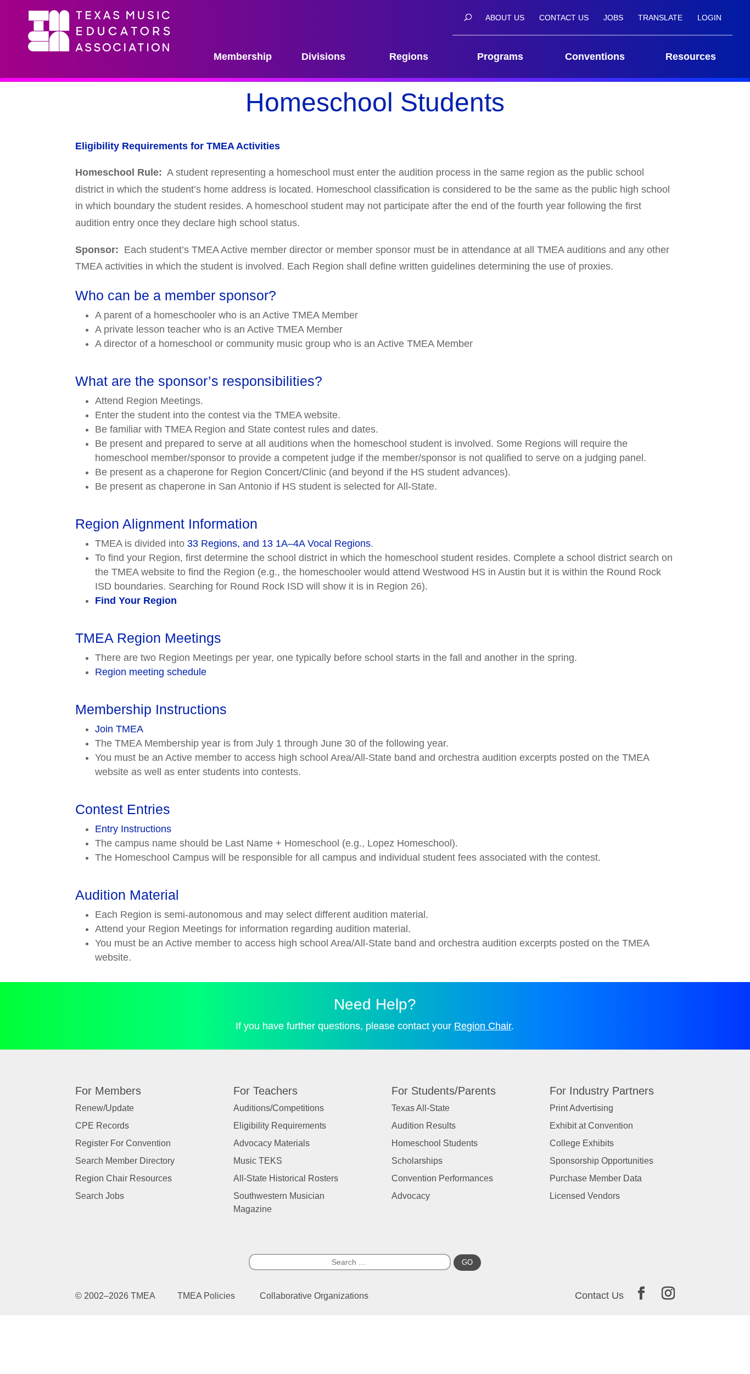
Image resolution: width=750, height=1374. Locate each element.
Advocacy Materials (271, 1143)
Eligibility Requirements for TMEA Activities (177, 146)
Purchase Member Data (596, 1178)
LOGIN (709, 18)
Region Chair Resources (123, 1178)
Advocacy (410, 1196)
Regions (408, 57)
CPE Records (102, 1125)
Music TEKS (257, 1160)
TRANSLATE (660, 18)
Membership (243, 57)
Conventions (595, 57)
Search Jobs (99, 1196)
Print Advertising (581, 1108)
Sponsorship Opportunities (601, 1160)
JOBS (613, 18)
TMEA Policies (206, 1295)
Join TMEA (119, 729)
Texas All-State (420, 1108)
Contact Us (599, 1295)
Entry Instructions (133, 828)
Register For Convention (123, 1143)
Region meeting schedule (150, 671)
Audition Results (423, 1125)
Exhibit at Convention (591, 1125)
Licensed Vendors (585, 1196)
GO (467, 1262)
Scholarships (417, 1160)
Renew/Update (104, 1108)
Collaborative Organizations (314, 1295)
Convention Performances (442, 1178)
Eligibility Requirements (279, 1125)
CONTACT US (564, 18)
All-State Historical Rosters (285, 1178)
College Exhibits (582, 1143)
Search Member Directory (125, 1160)
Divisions (323, 57)
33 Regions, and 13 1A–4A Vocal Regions (279, 543)
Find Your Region (136, 600)
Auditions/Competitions (278, 1108)
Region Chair (482, 1025)
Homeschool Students (434, 1143)
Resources (690, 57)
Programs (500, 57)
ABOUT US (504, 18)
